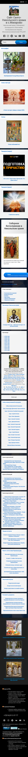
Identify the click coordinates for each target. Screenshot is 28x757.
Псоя (15, 375)
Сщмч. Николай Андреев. (14, 429)
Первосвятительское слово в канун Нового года (14, 610)
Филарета (5, 384)
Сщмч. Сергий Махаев (14, 432)
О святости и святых (14, 214)
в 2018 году (6, 344)
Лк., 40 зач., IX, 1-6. (17, 388)
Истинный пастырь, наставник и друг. (14, 565)
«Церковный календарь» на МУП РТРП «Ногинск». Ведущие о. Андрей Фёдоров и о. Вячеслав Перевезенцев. (13, 525)
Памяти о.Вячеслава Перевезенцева (11, 550)
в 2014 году (6, 350)
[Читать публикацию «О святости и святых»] (14, 201)
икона (13, 374)
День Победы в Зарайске (14, 745)
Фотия (9, 378)
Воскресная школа (8, 294)
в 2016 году (6, 347)
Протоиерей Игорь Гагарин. (10, 482)
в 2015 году (6, 348)
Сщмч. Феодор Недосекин (14, 440)
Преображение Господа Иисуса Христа (14, 75)
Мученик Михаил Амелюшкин (14, 445)
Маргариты (13, 385)
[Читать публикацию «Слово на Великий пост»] (14, 131)
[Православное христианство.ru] (14, 729)
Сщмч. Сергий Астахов (14, 413)
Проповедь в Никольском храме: (10, 305)
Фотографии (4, 48)
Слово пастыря (5, 82)
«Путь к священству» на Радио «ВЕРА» (12, 466)
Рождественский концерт (14, 583)
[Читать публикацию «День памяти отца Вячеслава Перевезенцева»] (14, 648)
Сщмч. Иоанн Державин (14, 416)
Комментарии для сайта (9, 284)
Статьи (3, 117)
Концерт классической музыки (14, 585)
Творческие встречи (7, 579)
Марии (23, 378)
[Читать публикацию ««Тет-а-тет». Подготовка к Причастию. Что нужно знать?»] (14, 165)
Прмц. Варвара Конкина (14, 442)
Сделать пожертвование (9, 298)
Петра (12, 378)
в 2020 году (6, 341)
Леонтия (16, 378)
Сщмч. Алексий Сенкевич (14, 419)
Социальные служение (9, 300)
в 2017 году (6, 346)
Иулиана (6, 377)
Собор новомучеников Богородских (11, 402)
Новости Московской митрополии (12, 738)
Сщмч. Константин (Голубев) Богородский (14, 411)
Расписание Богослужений (10, 293)
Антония (7, 382)
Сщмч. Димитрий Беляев (14, 421)
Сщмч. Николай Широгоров (14, 437)
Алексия (22, 377)
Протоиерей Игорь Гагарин (10, 465)
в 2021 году (6, 340)
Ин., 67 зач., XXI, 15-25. (11, 387)
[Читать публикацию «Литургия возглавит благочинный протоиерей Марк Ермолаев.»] (14, 669)
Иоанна (14, 377)
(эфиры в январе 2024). (14, 110)
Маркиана (10, 377)
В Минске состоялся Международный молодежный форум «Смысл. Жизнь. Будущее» (17, 696)
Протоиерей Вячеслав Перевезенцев (12, 478)
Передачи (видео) (6, 151)
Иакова (18, 377)
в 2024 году (6, 336)
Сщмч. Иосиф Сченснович (14, 434)
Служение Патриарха (9, 706)
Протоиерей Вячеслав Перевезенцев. (12, 461)
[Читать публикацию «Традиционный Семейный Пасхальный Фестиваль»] (14, 628)
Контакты (6, 295)
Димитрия (5, 378)
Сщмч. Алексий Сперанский (14, 424)
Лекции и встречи (7, 531)
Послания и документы (8, 594)
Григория (18, 380)
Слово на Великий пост (14, 144)
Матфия (10, 374)
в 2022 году (6, 339)
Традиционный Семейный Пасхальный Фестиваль (14, 637)
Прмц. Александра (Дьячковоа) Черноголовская (14, 408)
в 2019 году (6, 343)
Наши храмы (7, 297)
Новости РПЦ (7, 689)
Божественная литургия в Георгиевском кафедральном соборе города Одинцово (17, 748)
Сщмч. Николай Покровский (14, 426)
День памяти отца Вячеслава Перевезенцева (14, 658)
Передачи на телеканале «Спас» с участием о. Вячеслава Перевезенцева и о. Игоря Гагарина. (13, 504)
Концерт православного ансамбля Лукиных (14, 588)
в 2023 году (6, 337)
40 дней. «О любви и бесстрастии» (14, 558)
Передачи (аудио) (6, 187)
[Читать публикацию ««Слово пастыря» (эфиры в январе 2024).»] (14, 97)
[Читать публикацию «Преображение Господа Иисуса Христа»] (14, 63)
